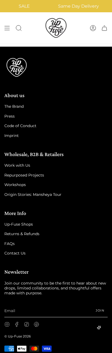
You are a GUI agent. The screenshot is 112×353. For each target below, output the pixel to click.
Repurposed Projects (24, 175)
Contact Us (15, 253)
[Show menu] (7, 28)
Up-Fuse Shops (18, 224)
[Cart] (104, 28)
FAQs (9, 243)
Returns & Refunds (21, 233)
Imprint (11, 135)
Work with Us (17, 165)
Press (9, 116)
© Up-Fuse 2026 (17, 336)
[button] (18, 28)
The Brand (14, 106)
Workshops (15, 184)
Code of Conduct (20, 125)
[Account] (93, 28)
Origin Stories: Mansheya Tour (32, 194)
